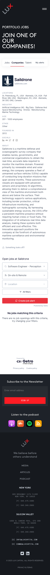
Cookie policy (31, 368)
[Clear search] (44, 266)
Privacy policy (18, 368)
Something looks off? (15, 247)
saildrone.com (20, 83)
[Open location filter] (44, 284)
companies (18, 62)
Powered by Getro (41, 306)
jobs (7, 62)
